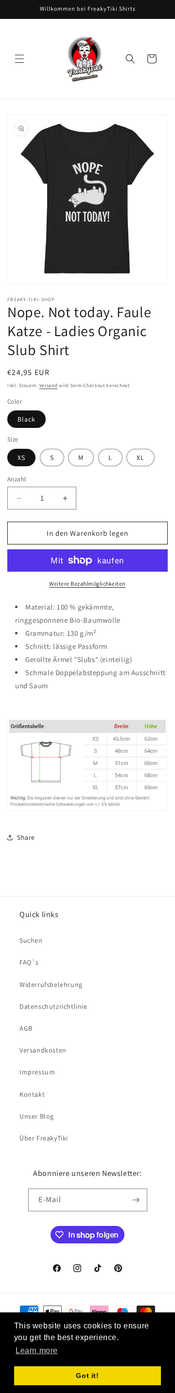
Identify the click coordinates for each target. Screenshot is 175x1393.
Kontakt (32, 1094)
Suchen (31, 940)
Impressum (37, 1072)
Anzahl (16, 479)
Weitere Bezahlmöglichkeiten (87, 583)
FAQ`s (29, 962)
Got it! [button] (87, 1375)
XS (21, 457)
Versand (48, 385)
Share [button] (26, 837)
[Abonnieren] (136, 1200)
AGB (26, 1028)
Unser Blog (36, 1116)
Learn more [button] (37, 1350)
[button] (19, 58)
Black (26, 419)
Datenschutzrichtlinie (53, 1006)
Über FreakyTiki (43, 1138)
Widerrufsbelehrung (51, 984)
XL (140, 457)
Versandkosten (43, 1050)
